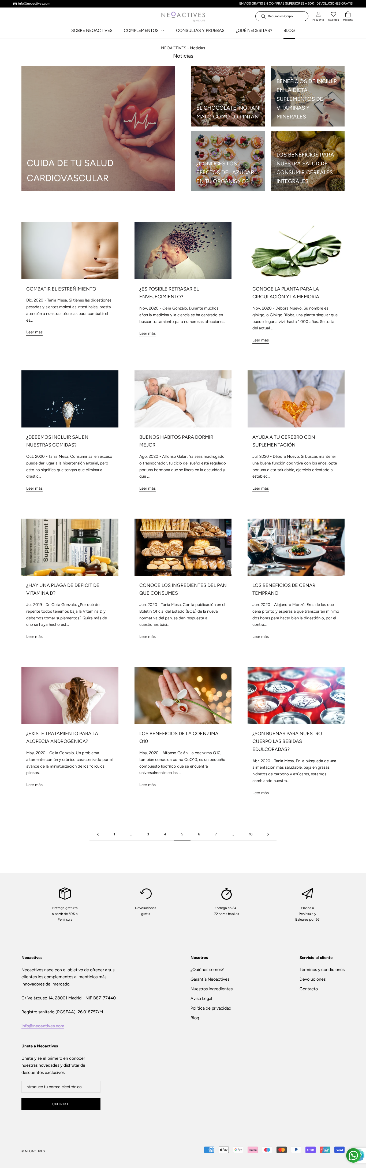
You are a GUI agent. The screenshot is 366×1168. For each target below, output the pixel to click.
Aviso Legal (201, 998)
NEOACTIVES (173, 48)
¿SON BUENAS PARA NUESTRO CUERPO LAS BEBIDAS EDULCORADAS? (287, 741)
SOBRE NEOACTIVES (92, 30)
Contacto (309, 988)
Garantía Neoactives (210, 979)
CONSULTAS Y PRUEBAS (200, 30)
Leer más (34, 332)
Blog (195, 1017)
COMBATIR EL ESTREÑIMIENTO (61, 289)
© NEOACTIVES (33, 1151)
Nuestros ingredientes (212, 988)
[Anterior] (97, 834)
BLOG (289, 30)
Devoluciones (313, 979)
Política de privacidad (211, 1008)
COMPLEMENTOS (142, 30)
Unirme (61, 1104)
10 (250, 834)
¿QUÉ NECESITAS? (254, 30)
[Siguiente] (268, 834)
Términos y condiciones (322, 969)
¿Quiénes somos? (207, 969)
